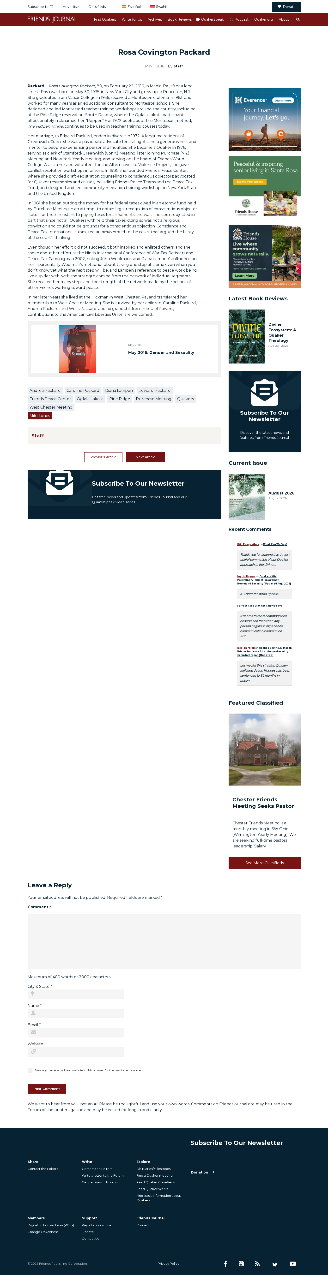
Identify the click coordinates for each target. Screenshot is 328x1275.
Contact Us (90, 1238)
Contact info (146, 1225)
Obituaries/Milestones (153, 1169)
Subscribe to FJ (40, 6)
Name (35, 1005)
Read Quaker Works (152, 1189)
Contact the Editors (43, 1169)
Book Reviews (180, 19)
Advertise (71, 6)
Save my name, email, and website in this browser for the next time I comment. (90, 1070)
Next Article (145, 457)
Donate (289, 7)
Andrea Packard (45, 390)
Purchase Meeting (153, 399)
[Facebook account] (225, 1263)
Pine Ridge (119, 399)
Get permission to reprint (101, 1182)
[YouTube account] (293, 1263)
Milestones (40, 415)
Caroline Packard (83, 390)
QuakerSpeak (212, 19)
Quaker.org (263, 19)
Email (34, 1025)
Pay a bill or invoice (96, 1225)
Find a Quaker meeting (154, 1175)
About (284, 19)
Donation (199, 1172)
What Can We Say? (275, 544)
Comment (39, 907)
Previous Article (103, 457)
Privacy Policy (168, 1263)
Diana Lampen (119, 390)
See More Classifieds (264, 863)
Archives (155, 19)
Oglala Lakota (90, 399)
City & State (40, 986)
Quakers (185, 399)
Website (35, 1044)
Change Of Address (43, 1232)
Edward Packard (155, 390)
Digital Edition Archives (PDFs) (51, 1225)
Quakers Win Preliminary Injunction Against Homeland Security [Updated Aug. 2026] (264, 579)
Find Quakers (105, 19)
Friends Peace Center (50, 399)
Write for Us (132, 19)
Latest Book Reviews (258, 298)
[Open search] (298, 19)
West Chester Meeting (51, 407)
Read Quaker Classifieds (155, 1182)
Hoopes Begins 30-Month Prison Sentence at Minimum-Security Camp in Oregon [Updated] (264, 651)
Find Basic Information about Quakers (158, 1198)
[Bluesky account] (275, 1263)
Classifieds (97, 6)
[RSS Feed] (257, 1263)
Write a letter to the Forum (103, 1175)
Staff (178, 66)
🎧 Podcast (239, 19)
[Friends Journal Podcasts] (241, 1263)
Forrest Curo (245, 605)
